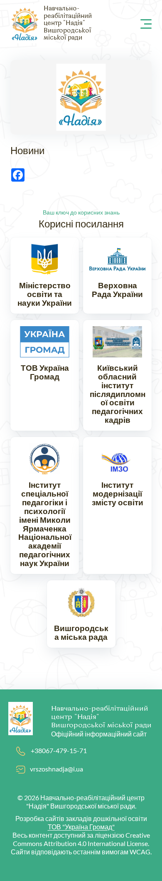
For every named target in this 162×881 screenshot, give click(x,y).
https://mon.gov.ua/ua (44, 275)
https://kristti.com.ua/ (117, 375)
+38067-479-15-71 (59, 750)
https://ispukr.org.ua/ (44, 505)
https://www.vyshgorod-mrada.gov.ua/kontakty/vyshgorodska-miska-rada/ (81, 614)
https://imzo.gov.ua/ (117, 505)
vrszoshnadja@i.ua (56, 769)
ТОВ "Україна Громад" (81, 827)
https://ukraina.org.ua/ (44, 375)
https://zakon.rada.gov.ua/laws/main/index (117, 275)
